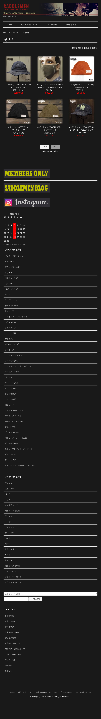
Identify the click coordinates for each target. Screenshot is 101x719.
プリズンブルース (12, 432)
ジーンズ (8, 516)
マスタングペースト (13, 416)
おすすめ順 (76, 48)
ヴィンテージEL (11, 383)
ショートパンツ (11, 571)
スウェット (9, 500)
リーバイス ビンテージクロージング (20, 465)
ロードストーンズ (12, 372)
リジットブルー (11, 388)
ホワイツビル (10, 322)
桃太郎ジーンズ (11, 278)
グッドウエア (10, 394)
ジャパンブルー (11, 427)
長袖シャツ (9, 489)
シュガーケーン (11, 300)
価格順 (86, 48)
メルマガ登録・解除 (13, 654)
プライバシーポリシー (69, 692)
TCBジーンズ (10, 261)
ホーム (10, 24)
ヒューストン (10, 328)
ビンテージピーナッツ (14, 256)
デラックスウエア (12, 267)
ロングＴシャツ (11, 505)
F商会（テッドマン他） (14, 421)
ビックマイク (10, 454)
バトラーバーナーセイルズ (16, 438)
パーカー (8, 494)
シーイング (9, 350)
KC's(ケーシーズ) (12, 344)
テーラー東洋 (10, 399)
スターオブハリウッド (14, 410)
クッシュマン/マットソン (15, 355)
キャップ (8, 560)
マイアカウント (11, 660)
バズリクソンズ (16, 33)
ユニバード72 (10, 333)
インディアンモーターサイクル (18, 366)
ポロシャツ (9, 533)
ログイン (8, 671)
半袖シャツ (9, 527)
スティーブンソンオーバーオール (18, 449)
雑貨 (7, 544)
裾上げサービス (11, 621)
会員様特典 (9, 616)
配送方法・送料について (15, 649)
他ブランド (9, 405)
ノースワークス (11, 361)
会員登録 (8, 665)
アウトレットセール (13, 577)
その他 (27, 33)
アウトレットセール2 (13, 582)
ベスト (7, 538)
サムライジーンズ (12, 306)
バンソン (8, 377)
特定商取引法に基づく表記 (47, 692)
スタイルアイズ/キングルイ (16, 317)
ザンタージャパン (12, 443)
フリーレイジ (10, 460)
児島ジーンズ (10, 284)
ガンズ (7, 295)
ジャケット (9, 483)
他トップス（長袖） (13, 511)
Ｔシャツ (8, 522)
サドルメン (9, 339)
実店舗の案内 (10, 638)
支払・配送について (29, 24)
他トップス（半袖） (13, 566)
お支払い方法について (14, 643)
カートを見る (70, 24)
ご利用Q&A (9, 627)
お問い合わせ (51, 24)
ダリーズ (8, 273)
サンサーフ (9, 311)
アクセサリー (10, 549)
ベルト (7, 555)
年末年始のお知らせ (13, 632)
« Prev (44, 147)
